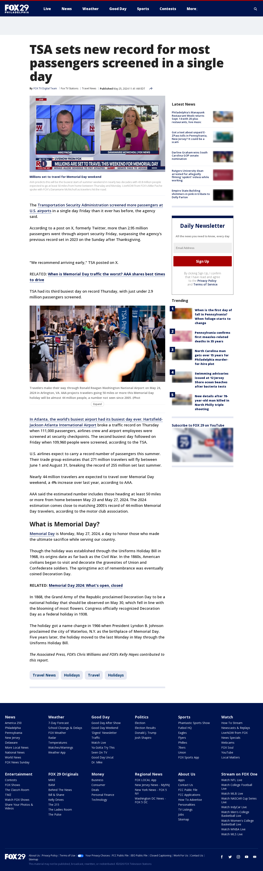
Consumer (98, 785)
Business (97, 780)
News (10, 717)
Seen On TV (99, 752)
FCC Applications (189, 795)
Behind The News (60, 790)
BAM (51, 785)
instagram (238, 857)
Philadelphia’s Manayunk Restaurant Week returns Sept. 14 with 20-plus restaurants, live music (188, 117)
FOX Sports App (188, 757)
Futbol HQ (185, 728)
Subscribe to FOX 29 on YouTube (198, 425)
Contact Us (185, 785)
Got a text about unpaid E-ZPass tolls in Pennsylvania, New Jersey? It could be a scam (189, 137)
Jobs (181, 814)
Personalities (186, 805)
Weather (56, 717)
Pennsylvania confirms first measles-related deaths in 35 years (212, 337)
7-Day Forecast (58, 723)
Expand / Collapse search (255, 9)
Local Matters (230, 757)
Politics (141, 717)
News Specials (230, 738)
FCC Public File (187, 790)
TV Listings (185, 809)
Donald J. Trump (145, 733)
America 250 (13, 723)
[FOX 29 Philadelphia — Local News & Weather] (18, 9)
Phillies (182, 742)
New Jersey (12, 738)
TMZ (8, 795)
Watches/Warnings (60, 747)
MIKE (51, 780)
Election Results (145, 728)
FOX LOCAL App (145, 780)
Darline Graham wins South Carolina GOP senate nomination (190, 156)
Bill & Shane (56, 795)
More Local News (17, 747)
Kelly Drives (56, 800)
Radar (52, 738)
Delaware (11, 742)
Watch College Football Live (236, 786)
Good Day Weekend (104, 728)
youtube (246, 857)
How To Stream (231, 723)
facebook (222, 857)
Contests (11, 780)
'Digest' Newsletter (104, 733)
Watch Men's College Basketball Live (235, 814)
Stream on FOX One (239, 774)
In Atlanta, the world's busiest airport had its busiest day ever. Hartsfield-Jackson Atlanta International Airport (96, 422)
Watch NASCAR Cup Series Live (239, 800)
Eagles (182, 733)
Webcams (227, 742)
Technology (99, 800)
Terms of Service (205, 284)
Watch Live (98, 742)
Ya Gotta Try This (103, 747)
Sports (184, 717)
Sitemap (183, 819)
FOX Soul (227, 747)
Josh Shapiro (143, 738)
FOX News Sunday (17, 762)
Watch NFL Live (231, 780)
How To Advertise (190, 800)
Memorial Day (42, 533)
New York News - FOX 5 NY (151, 791)
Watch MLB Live (232, 793)
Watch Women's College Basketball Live (237, 822)
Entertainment (18, 774)
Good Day (100, 717)
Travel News (89, 88)
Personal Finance (102, 795)
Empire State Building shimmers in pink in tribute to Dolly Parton (191, 194)
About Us (186, 774)
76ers (182, 747)
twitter (230, 857)
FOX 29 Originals (63, 774)
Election (140, 723)
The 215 (53, 805)
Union (182, 752)
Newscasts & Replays (235, 728)
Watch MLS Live (232, 834)
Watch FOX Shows (17, 800)
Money (97, 774)
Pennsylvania (13, 733)
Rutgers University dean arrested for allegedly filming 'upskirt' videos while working (190, 175)
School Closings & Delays (65, 728)
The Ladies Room (60, 809)
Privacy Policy (207, 281)
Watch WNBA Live (233, 829)
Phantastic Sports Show (194, 723)
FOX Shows (12, 785)
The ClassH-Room (17, 790)
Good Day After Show (106, 723)
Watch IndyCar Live (234, 807)
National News (15, 752)
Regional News (148, 774)
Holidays (72, 675)
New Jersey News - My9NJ (152, 785)
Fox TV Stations (69, 88)
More (191, 8)
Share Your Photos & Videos (19, 806)
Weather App (57, 752)
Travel (94, 675)
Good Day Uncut (102, 757)
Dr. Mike (97, 762)
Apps (181, 780)
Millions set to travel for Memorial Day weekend (65, 177)
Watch (227, 717)
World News (13, 757)
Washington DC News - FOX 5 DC (150, 800)
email (254, 857)
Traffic (95, 738)
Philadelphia (13, 728)
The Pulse (54, 814)
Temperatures (57, 742)
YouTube (227, 752)
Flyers (182, 738)
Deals (95, 790)
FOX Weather (57, 733)
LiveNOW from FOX (234, 733)
